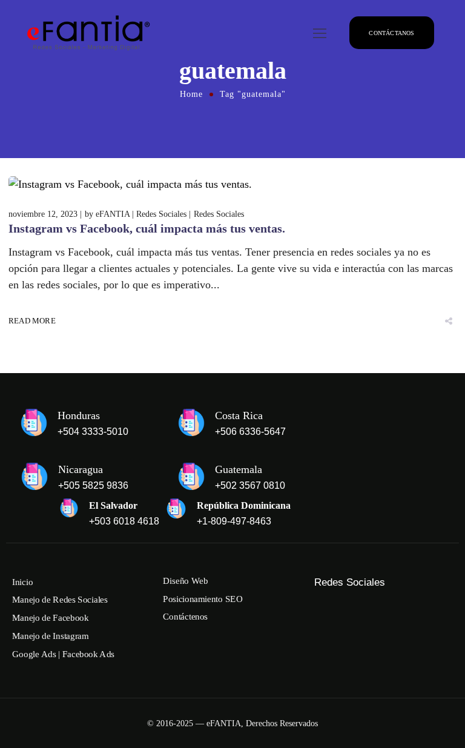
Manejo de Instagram (50, 636)
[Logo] (86, 33)
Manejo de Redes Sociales (60, 600)
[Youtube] (347, 616)
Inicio (22, 582)
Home (191, 94)
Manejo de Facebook (50, 618)
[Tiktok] (398, 602)
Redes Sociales (219, 214)
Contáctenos (185, 617)
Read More (32, 321)
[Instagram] (347, 602)
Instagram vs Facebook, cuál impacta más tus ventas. (146, 228)
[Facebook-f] (321, 602)
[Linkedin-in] (321, 616)
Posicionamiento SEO (203, 599)
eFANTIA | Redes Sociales (141, 214)
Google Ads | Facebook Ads (63, 654)
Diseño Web (185, 581)
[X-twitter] (423, 602)
